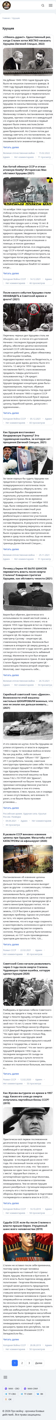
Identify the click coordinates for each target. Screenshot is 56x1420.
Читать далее (11, 147)
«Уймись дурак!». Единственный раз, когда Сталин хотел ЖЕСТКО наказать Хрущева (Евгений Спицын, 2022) (27, 40)
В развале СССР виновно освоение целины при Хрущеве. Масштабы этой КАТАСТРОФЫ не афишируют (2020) (27, 838)
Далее (38, 1363)
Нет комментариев (24, 157)
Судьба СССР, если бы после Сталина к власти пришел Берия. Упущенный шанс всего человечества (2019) (27, 1226)
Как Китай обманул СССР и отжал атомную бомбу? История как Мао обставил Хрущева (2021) (24, 170)
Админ (6, 157)
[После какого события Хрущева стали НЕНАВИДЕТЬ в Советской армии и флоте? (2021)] (28, 317)
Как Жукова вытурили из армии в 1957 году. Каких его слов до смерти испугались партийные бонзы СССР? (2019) (27, 1098)
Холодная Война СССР (14, 279)
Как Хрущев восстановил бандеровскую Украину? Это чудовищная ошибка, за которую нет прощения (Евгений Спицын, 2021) (27, 437)
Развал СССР (9, 950)
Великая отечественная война (19, 153)
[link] (12, 1388)
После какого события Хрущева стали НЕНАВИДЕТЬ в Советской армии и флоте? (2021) (27, 296)
